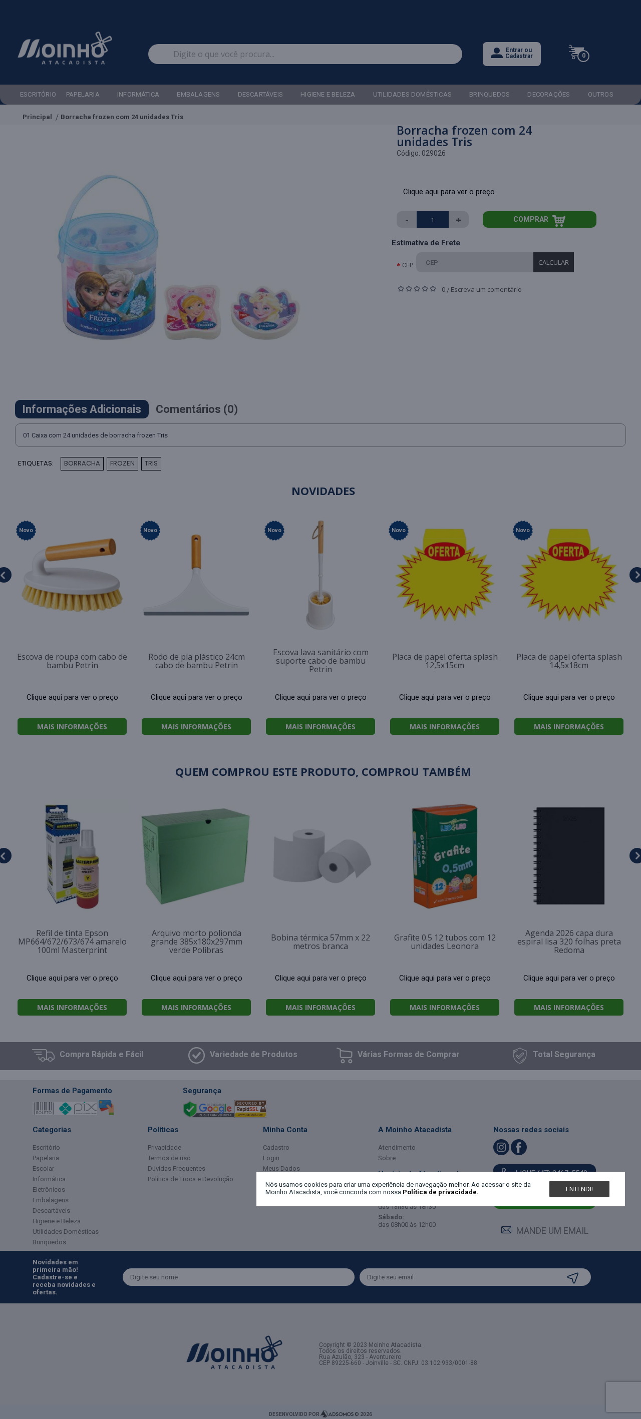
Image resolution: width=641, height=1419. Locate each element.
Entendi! (579, 1188)
